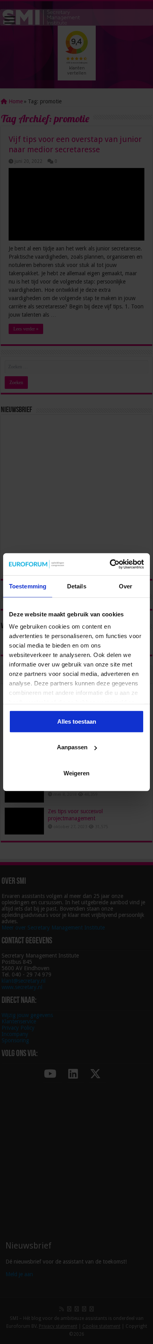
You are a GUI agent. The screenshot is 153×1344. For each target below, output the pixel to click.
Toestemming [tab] (27, 585)
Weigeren (76, 772)
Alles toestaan (76, 721)
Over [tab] (125, 585)
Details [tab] (76, 585)
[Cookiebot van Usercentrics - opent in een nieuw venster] (110, 564)
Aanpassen (72, 747)
